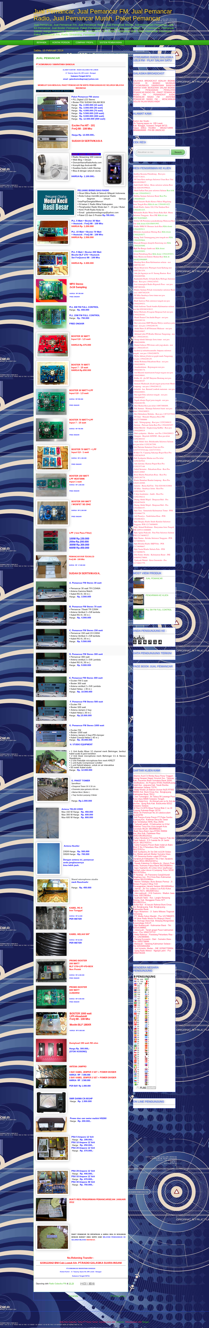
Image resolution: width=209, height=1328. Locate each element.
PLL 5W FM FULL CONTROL (159, 610)
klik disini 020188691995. (148, 223)
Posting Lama (118, 1296)
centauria (120, 1322)
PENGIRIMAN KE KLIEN (157, 595)
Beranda (73, 1296)
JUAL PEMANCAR (154, 578)
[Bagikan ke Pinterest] (93, 1283)
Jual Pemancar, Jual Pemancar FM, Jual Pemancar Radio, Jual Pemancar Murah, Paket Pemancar (103, 15)
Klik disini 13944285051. (163, 253)
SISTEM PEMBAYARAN (111, 42)
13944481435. (139, 209)
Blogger (145, 1322)
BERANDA (41, 42)
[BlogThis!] (84, 1283)
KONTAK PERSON (61, 42)
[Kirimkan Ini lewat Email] (81, 1283)
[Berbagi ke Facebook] (90, 1283)
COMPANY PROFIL (84, 42)
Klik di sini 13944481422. (159, 204)
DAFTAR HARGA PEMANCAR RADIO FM (55, 91)
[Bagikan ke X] (87, 1283)
